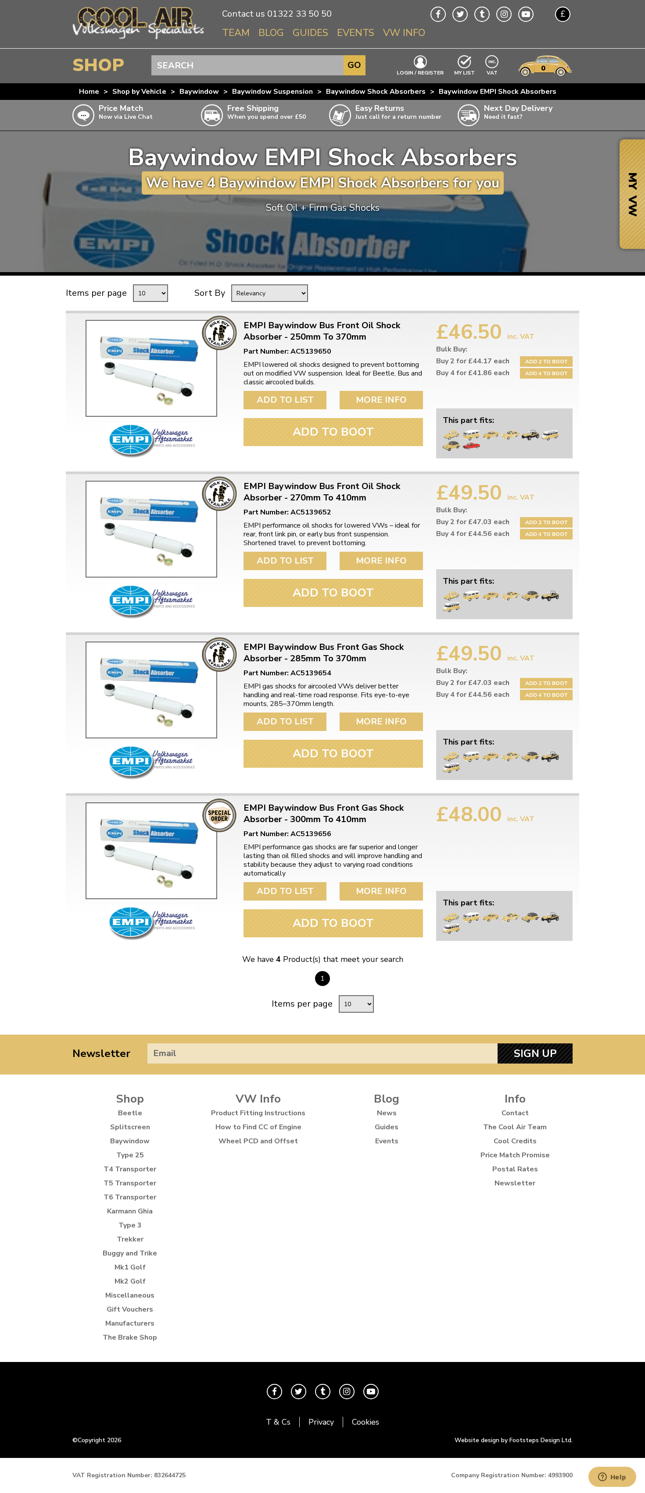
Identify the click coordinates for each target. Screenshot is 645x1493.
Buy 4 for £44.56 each (472, 534)
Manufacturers (129, 1323)
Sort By (209, 293)
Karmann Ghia (130, 1211)
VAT (492, 72)
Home (89, 91)
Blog (271, 32)
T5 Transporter (130, 1183)
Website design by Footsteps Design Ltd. (514, 1440)
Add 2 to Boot (546, 361)
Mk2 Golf (130, 1281)
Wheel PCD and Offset (258, 1141)
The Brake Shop (130, 1337)
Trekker (130, 1239)
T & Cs (278, 1422)
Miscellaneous (129, 1295)
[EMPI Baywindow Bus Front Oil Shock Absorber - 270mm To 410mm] (151, 529)
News (387, 1113)
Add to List (285, 400)
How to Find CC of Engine (258, 1127)
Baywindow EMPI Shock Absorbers (497, 91)
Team (236, 32)
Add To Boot (333, 432)
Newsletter (101, 1053)
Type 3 (130, 1225)
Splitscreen (130, 1127)
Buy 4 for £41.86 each (472, 373)
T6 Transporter (130, 1197)
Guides (310, 32)
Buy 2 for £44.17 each (472, 361)
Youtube (526, 14)
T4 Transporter (130, 1169)
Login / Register (420, 72)
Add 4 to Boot (546, 373)
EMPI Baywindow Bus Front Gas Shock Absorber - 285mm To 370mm (324, 653)
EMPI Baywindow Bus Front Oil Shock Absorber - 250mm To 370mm (322, 331)
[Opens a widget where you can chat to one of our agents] (612, 1478)
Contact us (243, 14)
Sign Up (535, 1053)
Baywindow (199, 91)
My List (464, 72)
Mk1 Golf (130, 1267)
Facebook (438, 14)
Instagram (504, 14)
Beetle (130, 1113)
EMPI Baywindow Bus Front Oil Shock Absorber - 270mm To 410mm (322, 492)
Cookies (365, 1422)
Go (354, 65)
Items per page (96, 293)
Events (355, 32)
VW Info (404, 32)
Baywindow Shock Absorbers (376, 91)
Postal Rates (515, 1169)
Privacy (321, 1422)
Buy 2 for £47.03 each (472, 522)
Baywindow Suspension (272, 91)
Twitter (460, 14)
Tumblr (482, 14)
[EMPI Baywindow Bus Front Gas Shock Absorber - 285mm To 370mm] (151, 690)
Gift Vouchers (130, 1309)
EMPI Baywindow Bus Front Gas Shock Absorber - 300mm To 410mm (324, 813)
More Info (381, 400)
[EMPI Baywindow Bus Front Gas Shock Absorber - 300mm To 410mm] (151, 850)
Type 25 (130, 1155)
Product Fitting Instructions (258, 1113)
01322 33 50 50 (299, 14)
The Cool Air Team (515, 1127)
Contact (515, 1113)
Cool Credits (515, 1141)
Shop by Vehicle (139, 91)
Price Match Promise (515, 1155)
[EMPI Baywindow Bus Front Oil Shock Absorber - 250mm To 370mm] (151, 368)
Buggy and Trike (130, 1253)
